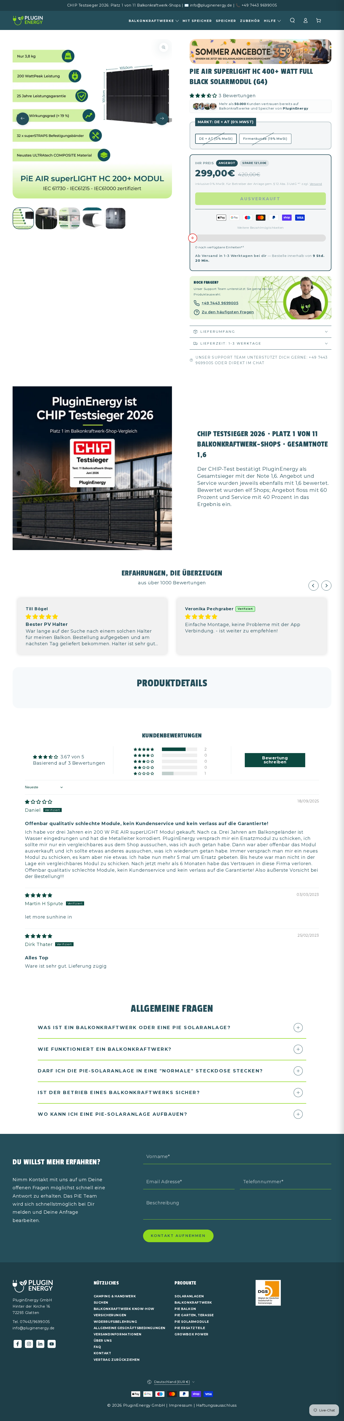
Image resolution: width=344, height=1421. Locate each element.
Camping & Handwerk (115, 1296)
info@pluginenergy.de (34, 1328)
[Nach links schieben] (22, 119)
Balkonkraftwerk (193, 1302)
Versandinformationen (118, 1334)
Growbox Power (192, 1334)
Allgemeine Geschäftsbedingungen (130, 1328)
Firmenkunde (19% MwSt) (265, 139)
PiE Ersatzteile (190, 1328)
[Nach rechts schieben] (162, 119)
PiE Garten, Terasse (194, 1315)
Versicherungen (110, 1315)
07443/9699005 (35, 1322)
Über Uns (103, 1340)
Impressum (180, 1405)
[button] (292, 20)
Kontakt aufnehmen (178, 1235)
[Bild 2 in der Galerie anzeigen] (46, 218)
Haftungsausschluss (216, 1405)
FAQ (97, 1347)
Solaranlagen (189, 1296)
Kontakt (102, 1353)
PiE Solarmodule (192, 1322)
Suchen (101, 1302)
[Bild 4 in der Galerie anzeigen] (92, 218)
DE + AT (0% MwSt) (216, 139)
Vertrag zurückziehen (117, 1360)
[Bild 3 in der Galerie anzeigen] (69, 218)
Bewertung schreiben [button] (275, 760)
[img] (42, 616)
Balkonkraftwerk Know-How (124, 1309)
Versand (316, 184)
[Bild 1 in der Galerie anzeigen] (23, 218)
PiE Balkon (185, 1309)
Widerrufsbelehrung (115, 1322)
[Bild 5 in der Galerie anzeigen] (115, 218)
